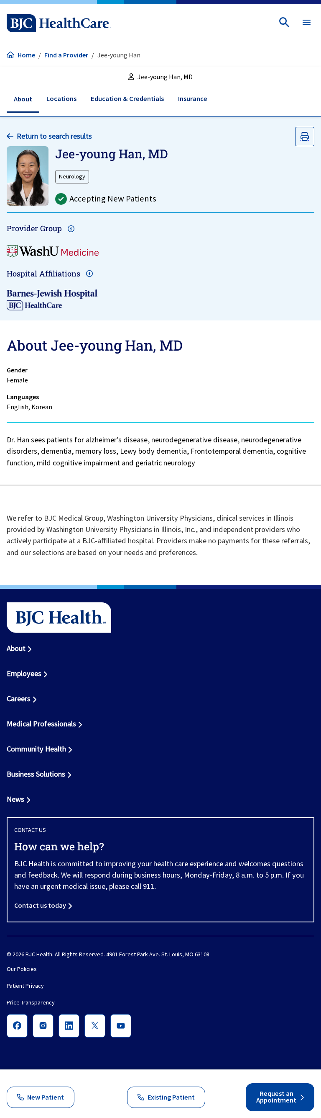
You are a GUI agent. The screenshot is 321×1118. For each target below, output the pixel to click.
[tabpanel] (160, 402)
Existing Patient (171, 1097)
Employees (24, 673)
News (15, 799)
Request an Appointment (276, 1097)
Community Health (36, 749)
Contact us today (40, 905)
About (16, 648)
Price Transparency (31, 1003)
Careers (19, 698)
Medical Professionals (41, 723)
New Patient (45, 1097)
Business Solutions (36, 774)
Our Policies (22, 969)
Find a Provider (66, 55)
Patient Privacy (25, 986)
